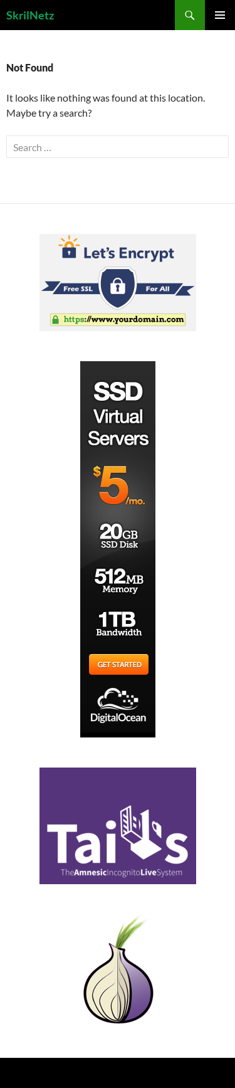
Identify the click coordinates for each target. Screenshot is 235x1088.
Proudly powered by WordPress (58, 1072)
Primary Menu (220, 15)
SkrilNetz (30, 15)
